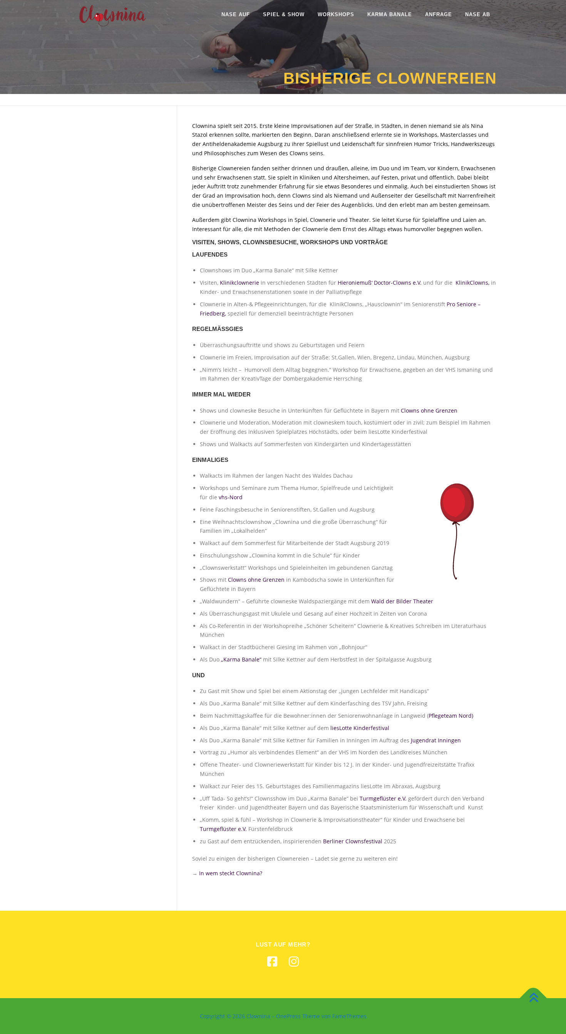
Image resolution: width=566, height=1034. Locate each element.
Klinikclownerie (239, 282)
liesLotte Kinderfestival (359, 728)
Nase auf (235, 14)
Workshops (336, 14)
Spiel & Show (284, 14)
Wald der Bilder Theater (402, 601)
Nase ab (477, 14)
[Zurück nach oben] (533, 998)
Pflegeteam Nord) (451, 715)
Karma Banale (389, 14)
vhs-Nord (231, 497)
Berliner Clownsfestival (352, 841)
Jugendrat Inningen (436, 740)
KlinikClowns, (473, 282)
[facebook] (272, 961)
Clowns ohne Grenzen (429, 410)
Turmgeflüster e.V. (383, 798)
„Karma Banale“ (241, 659)
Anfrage (438, 14)
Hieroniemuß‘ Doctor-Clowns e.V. (380, 282)
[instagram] (294, 961)
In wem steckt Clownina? (230, 873)
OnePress (288, 1016)
